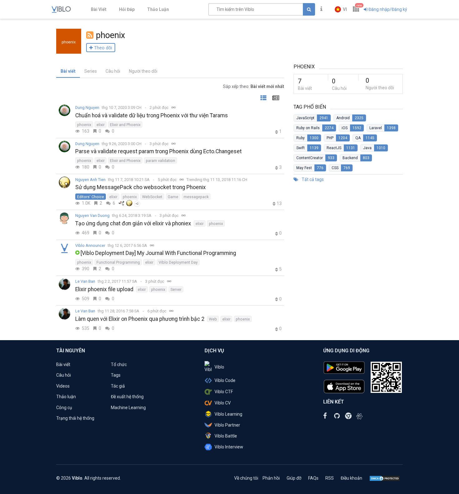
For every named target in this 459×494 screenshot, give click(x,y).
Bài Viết (98, 9)
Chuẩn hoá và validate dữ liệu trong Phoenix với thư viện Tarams (151, 115)
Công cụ (64, 407)
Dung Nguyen (87, 107)
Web (213, 319)
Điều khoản (351, 478)
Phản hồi (271, 478)
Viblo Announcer (90, 245)
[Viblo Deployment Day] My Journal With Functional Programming (158, 253)
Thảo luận (66, 396)
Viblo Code (225, 380)
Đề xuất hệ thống (127, 396)
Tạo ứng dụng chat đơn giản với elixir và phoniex (133, 223)
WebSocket (152, 196)
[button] (341, 9)
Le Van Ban (85, 281)
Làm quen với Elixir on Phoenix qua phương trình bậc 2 (140, 319)
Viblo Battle (226, 435)
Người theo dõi (143, 71)
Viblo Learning (228, 414)
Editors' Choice (90, 196)
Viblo (219, 366)
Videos (63, 386)
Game (173, 196)
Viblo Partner (227, 425)
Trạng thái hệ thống (75, 418)
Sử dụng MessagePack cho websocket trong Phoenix (140, 187)
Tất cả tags (312, 179)
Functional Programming (118, 262)
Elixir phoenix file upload (104, 289)
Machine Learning (128, 407)
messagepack (196, 196)
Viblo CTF (224, 391)
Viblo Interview (229, 446)
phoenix (84, 124)
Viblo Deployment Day (178, 262)
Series (90, 71)
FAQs (313, 478)
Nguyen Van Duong (92, 215)
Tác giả (118, 386)
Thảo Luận (158, 9)
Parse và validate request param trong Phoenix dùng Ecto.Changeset (158, 151)
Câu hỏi (113, 71)
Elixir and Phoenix (125, 124)
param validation (160, 160)
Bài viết (68, 71)
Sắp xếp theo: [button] (253, 86)
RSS (329, 478)
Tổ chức (119, 364)
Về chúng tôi (246, 478)
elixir (100, 124)
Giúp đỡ (294, 478)
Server (175, 289)
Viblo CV (223, 402)
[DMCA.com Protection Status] (384, 478)
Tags (116, 375)
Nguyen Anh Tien (90, 179)
